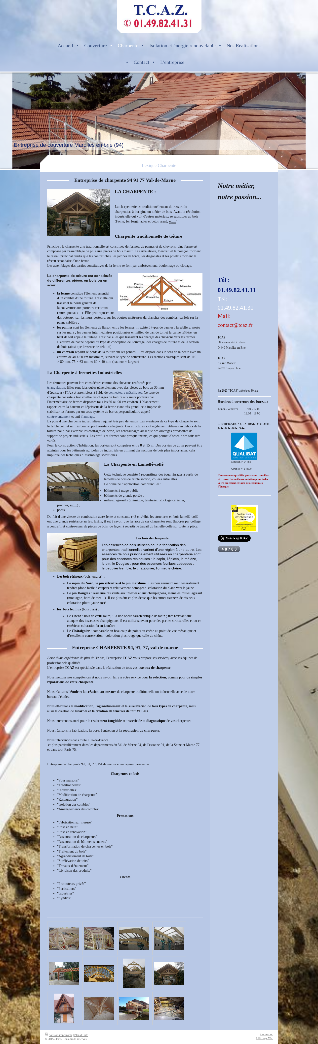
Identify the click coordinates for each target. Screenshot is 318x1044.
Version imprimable (60, 1035)
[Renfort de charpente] (64, 938)
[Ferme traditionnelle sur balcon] (64, 1008)
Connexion (266, 1034)
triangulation (56, 387)
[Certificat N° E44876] (244, 446)
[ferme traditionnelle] (169, 973)
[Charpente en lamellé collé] (134, 938)
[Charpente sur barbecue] (64, 973)
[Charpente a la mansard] (99, 938)
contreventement (58, 416)
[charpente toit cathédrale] (99, 1008)
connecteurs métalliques (125, 392)
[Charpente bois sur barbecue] (134, 1008)
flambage (87, 416)
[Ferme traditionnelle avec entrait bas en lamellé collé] (99, 973)
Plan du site (81, 1035)
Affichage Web (264, 1038)
